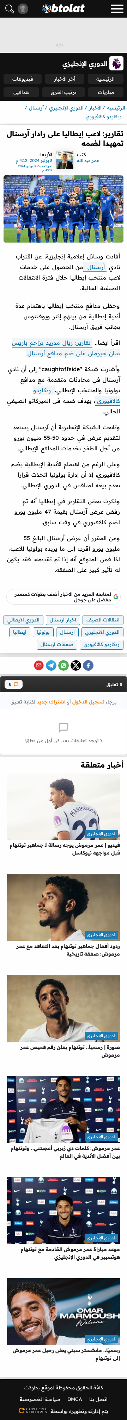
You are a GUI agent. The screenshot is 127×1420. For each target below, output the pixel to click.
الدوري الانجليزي (102, 632)
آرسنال (95, 266)
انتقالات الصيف (103, 620)
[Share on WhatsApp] (63, 665)
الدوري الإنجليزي (101, 833)
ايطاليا (19, 632)
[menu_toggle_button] (117, 8)
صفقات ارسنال (57, 644)
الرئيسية (105, 79)
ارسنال (67, 632)
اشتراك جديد (51, 702)
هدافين (21, 92)
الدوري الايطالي (23, 620)
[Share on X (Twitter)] (76, 665)
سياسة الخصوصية (40, 1399)
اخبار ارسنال (63, 620)
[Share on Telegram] (51, 665)
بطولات (32, 1387)
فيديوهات (22, 79)
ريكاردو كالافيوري (102, 644)
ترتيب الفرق (64, 92)
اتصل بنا (98, 1399)
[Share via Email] (39, 665)
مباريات (106, 92)
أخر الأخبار (64, 79)
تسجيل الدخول (88, 702)
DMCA (74, 1399)
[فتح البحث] (10, 9)
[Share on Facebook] (88, 665)
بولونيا (43, 632)
